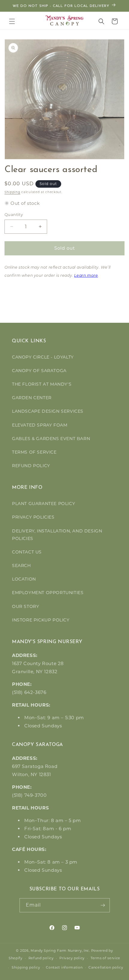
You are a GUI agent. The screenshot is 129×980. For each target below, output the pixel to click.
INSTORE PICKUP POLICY (41, 620)
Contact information (64, 967)
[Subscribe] (103, 905)
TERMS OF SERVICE (34, 452)
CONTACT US (27, 552)
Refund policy (41, 958)
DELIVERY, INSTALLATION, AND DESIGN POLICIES (57, 534)
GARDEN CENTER (32, 397)
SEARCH (21, 565)
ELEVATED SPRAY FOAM (39, 425)
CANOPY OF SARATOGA (39, 370)
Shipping (12, 192)
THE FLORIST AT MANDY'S (41, 384)
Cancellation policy (105, 967)
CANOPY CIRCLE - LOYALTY (43, 357)
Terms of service (105, 958)
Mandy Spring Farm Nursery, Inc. (60, 950)
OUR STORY (25, 606)
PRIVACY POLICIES (33, 517)
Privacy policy (72, 958)
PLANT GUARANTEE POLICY (43, 503)
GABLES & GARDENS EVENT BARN (51, 438)
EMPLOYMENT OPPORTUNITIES (47, 592)
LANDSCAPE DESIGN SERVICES (47, 411)
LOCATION (24, 579)
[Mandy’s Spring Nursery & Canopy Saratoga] (64, 20)
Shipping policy (26, 967)
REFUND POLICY (31, 465)
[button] (12, 21)
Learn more (86, 276)
